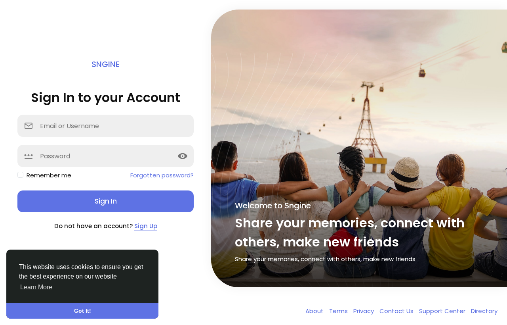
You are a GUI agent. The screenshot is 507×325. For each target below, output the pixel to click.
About (315, 311)
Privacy (364, 311)
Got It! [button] (82, 311)
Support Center (443, 311)
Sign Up (145, 226)
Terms (339, 311)
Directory (484, 311)
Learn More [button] (36, 287)
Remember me (49, 175)
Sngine (105, 64)
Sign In (106, 201)
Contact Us (397, 311)
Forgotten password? (162, 175)
